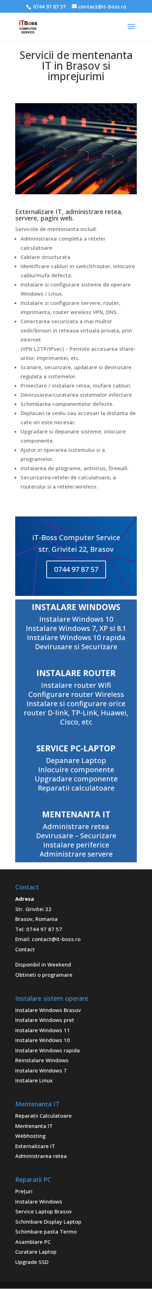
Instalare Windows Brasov (48, 1009)
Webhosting (30, 1135)
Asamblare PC (33, 1241)
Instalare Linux (34, 1080)
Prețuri (24, 1191)
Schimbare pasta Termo (46, 1231)
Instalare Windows (38, 1201)
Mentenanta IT (34, 1125)
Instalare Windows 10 (42, 1039)
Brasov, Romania (36, 918)
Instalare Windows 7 (41, 1070)
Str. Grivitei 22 (33, 908)
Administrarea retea (41, 1155)
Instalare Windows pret (44, 1019)
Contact (25, 949)
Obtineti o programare (43, 974)
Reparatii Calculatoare (43, 1115)
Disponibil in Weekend (43, 964)
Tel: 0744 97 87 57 (38, 929)
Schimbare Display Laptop (48, 1221)
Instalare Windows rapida (47, 1050)
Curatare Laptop (36, 1251)
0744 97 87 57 (49, 6)
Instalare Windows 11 (42, 1030)
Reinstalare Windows (42, 1060)
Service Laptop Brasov (43, 1211)
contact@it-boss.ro (56, 938)
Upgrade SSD (31, 1261)
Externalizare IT (35, 1145)
